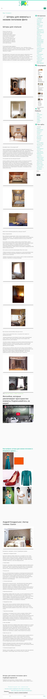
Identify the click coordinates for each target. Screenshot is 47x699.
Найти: (38, 171)
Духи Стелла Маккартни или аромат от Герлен (40, 163)
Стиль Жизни (39, 117)
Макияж (38, 119)
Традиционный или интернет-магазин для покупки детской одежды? (40, 20)
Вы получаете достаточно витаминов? (40, 137)
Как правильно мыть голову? (40, 73)
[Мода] (23, 3)
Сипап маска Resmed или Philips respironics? (40, 62)
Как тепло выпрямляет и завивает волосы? (40, 156)
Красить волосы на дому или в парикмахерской (41, 80)
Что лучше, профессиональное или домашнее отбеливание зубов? (40, 49)
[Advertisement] (25, 38)
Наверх (44, 696)
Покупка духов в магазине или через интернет (40, 103)
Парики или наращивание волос (40, 96)
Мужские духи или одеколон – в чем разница (40, 168)
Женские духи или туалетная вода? (40, 27)
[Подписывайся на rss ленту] (2, 8)
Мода (4, 13)
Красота (38, 116)
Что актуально (8, 13)
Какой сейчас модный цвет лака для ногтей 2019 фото (21, 690)
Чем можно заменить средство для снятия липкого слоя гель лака (17, 688)
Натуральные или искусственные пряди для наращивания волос (41, 88)
